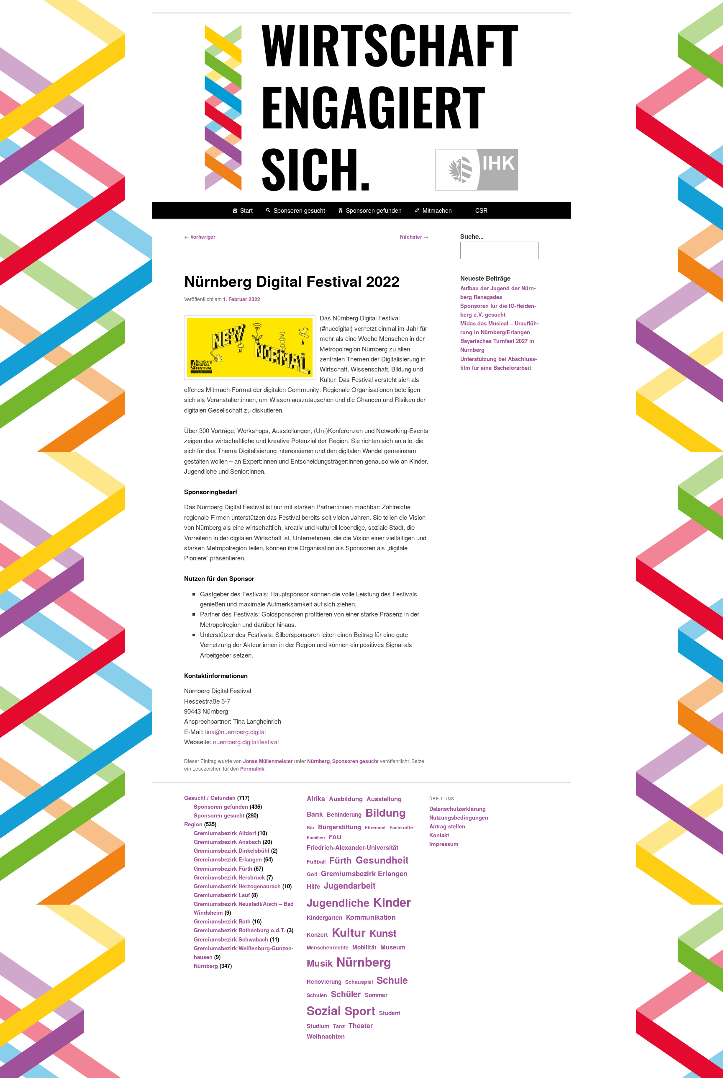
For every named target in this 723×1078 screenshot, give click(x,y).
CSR (481, 210)
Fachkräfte (401, 827)
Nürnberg (318, 761)
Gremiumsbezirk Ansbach (227, 842)
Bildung (385, 812)
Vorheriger (199, 236)
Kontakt (439, 835)
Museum (392, 947)
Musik (320, 963)
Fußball (316, 861)
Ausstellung (384, 798)
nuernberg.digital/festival (246, 741)
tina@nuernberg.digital (235, 731)
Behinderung (344, 814)
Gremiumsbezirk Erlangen (228, 859)
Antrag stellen (447, 826)
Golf (312, 874)
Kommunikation (371, 917)
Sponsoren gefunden (374, 210)
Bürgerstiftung (339, 826)
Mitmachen (437, 210)
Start (246, 210)
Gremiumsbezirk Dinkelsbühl (231, 850)
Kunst (383, 933)
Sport (360, 1010)
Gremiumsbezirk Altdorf (225, 833)
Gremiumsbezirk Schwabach (231, 939)
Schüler (346, 994)
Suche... (472, 236)
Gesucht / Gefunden (210, 798)
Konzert (317, 934)
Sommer (376, 994)
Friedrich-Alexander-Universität (352, 847)
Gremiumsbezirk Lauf (222, 895)
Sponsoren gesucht (299, 210)
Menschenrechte (328, 947)
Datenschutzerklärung (457, 808)
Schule (392, 980)
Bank (315, 814)
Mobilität (364, 947)
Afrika (316, 798)
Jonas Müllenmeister (268, 761)
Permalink (252, 768)
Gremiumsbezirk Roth (222, 921)
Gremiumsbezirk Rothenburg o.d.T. (239, 930)
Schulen (317, 995)
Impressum (444, 844)
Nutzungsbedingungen (458, 817)
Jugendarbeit (350, 885)
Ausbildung (346, 798)
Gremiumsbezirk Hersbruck (229, 877)
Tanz (339, 1026)
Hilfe (313, 886)
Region (193, 824)
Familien (316, 837)
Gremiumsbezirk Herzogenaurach (237, 886)
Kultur (349, 932)
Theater (361, 1025)
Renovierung (324, 981)
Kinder (392, 901)
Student (389, 1012)
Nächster (414, 236)
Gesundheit (382, 860)
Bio (310, 827)
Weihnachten (326, 1036)
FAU (335, 836)
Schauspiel (359, 981)
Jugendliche (338, 902)
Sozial (324, 1010)
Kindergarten (324, 917)
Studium (318, 1025)
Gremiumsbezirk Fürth (223, 868)
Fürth (340, 860)
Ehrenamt (375, 827)
